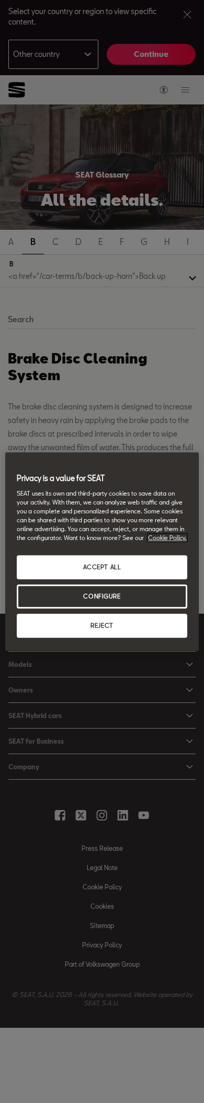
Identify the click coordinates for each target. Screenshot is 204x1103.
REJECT (101, 625)
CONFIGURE (101, 596)
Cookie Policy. (167, 537)
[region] (102, 551)
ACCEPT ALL (102, 567)
